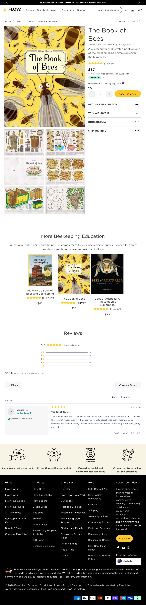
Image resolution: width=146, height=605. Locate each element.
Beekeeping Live (97, 534)
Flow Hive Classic (15, 500)
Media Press (67, 549)
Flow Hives (39, 489)
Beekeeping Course (44, 545)
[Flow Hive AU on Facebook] (118, 548)
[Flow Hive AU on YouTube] (123, 548)
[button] (101, 64)
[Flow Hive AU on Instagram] (128, 548)
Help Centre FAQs (98, 489)
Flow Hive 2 (11, 495)
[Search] (126, 10)
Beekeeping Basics (98, 540)
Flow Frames (40, 524)
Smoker (37, 518)
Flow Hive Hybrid (15, 506)
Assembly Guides (98, 516)
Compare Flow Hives (16, 534)
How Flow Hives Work (73, 495)
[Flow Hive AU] (12, 10)
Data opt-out (79, 585)
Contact (92, 504)
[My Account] (132, 10)
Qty (90, 87)
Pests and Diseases (99, 528)
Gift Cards (38, 540)
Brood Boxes (40, 506)
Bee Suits (38, 512)
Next (135, 21)
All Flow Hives (13, 512)
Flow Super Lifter (42, 495)
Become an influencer (73, 512)
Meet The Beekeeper (72, 506)
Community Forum (98, 522)
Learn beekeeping (108, 10)
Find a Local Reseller (72, 528)
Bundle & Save (13, 528)
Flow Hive (19, 585)
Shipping (93, 510)
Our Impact (67, 500)
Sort (114, 397)
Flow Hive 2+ (12, 489)
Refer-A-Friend (69, 543)
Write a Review (131, 386)
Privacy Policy (62, 585)
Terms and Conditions (40, 585)
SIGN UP (124, 538)
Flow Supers (40, 500)
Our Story (66, 489)
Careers (65, 555)
